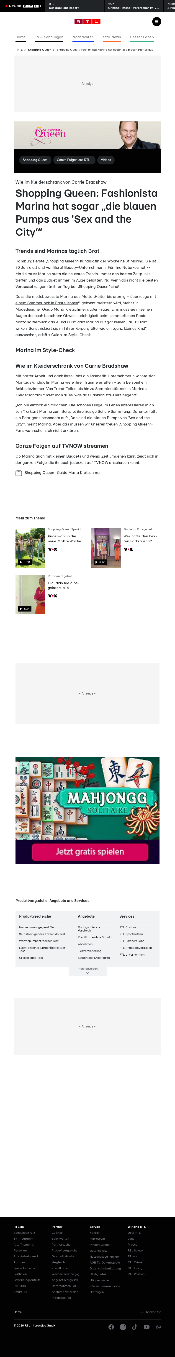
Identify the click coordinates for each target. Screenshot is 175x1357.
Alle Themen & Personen (24, 1247)
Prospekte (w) (61, 1298)
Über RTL (134, 1232)
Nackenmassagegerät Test (37, 927)
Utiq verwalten (100, 1280)
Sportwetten (60, 1238)
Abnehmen (85, 944)
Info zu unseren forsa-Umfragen (105, 1289)
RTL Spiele (135, 1250)
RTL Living (135, 1268)
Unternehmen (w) (64, 1286)
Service (95, 1227)
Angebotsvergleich (65, 1280)
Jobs (131, 1238)
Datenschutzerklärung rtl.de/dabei (105, 1271)
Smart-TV (20, 1292)
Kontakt (95, 1232)
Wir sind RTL (137, 1227)
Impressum (97, 1238)
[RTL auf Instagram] (123, 1327)
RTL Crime (135, 1262)
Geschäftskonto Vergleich (63, 1259)
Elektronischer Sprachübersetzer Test (42, 950)
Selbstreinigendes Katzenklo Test (42, 934)
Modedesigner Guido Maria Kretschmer (50, 309)
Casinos (57, 1232)
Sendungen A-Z (24, 1232)
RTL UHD (20, 1286)
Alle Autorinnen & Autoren (26, 1259)
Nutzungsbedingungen (105, 1256)
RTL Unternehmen (131, 954)
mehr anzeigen (88, 968)
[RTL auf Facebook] (111, 1327)
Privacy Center (100, 1244)
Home (18, 1312)
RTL (20, 49)
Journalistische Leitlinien (24, 1271)
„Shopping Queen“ (62, 261)
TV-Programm (23, 1238)
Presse (132, 1244)
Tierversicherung (89, 951)
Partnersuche (61, 1244)
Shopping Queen (39, 49)
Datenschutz (98, 1250)
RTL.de (19, 1227)
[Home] (87, 21)
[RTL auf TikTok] (135, 1327)
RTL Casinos (127, 927)
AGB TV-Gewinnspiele (105, 1262)
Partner (57, 1227)
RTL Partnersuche (131, 941)
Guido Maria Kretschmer (79, 473)
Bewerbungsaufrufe (27, 1280)
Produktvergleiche (64, 1250)
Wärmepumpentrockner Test (39, 941)
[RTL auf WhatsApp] (158, 1327)
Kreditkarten (60, 1268)
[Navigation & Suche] (156, 21)
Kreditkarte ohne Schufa (95, 937)
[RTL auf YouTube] (146, 1327)
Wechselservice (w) (65, 1274)
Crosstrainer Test (31, 958)
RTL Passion (136, 1274)
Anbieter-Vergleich (65, 1292)
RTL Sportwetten (131, 934)
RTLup (132, 1256)
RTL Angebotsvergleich (135, 948)
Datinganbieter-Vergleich (89, 929)
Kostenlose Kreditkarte (94, 958)
